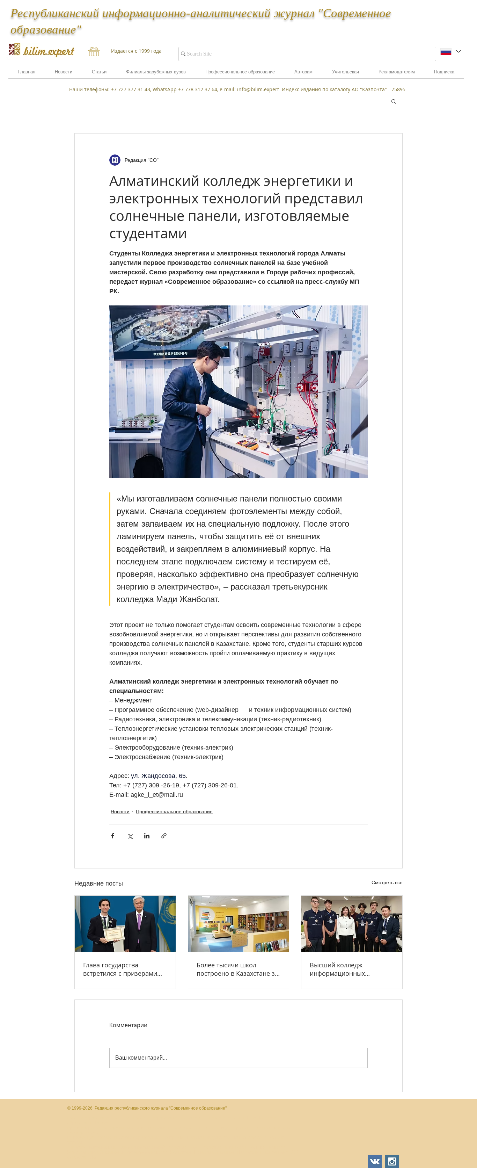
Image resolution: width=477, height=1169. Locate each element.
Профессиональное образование (174, 811)
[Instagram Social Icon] (392, 1161)
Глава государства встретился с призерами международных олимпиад (124, 969)
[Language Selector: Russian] (450, 51)
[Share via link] (164, 835)
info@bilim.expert (258, 89)
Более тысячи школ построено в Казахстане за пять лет (237, 969)
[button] (396, 74)
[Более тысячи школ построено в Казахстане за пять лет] (238, 924)
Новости (120, 811)
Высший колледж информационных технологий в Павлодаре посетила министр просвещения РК (347, 969)
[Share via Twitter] (129, 835)
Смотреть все (387, 882)
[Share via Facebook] (112, 835)
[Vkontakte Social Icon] (375, 1161)
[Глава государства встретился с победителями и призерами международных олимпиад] (125, 924)
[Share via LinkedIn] (147, 835)
